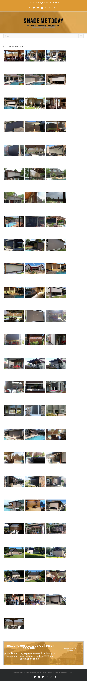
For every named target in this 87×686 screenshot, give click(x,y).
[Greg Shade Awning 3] (56, 440)
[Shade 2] (56, 416)
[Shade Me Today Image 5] (56, 156)
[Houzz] (54, 8)
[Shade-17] (56, 227)
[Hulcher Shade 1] (14, 298)
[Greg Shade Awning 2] (35, 440)
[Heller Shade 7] (14, 581)
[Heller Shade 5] (35, 558)
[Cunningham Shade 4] (14, 85)
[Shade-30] (35, 274)
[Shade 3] (35, 416)
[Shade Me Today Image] (14, 203)
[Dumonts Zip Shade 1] (56, 511)
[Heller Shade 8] (35, 581)
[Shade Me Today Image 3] (56, 203)
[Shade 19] (35, 227)
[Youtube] (38, 8)
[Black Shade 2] (56, 487)
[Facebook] (30, 8)
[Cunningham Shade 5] (35, 85)
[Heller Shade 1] (14, 558)
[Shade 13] (35, 392)
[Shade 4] (14, 416)
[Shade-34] (35, 298)
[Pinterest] (46, 8)
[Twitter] (34, 8)
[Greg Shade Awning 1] (14, 440)
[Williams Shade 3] (35, 345)
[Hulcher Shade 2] (56, 274)
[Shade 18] (14, 132)
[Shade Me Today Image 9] (35, 179)
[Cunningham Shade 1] (14, 61)
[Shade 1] (56, 392)
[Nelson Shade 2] (35, 511)
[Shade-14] (14, 227)
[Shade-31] (14, 109)
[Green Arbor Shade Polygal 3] (35, 369)
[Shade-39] (14, 321)
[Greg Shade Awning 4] (14, 463)
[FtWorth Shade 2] (56, 132)
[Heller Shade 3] (14, 605)
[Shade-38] (56, 298)
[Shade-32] (35, 109)
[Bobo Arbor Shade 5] (14, 369)
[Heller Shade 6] (56, 558)
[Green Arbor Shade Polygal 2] (14, 392)
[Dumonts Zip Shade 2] (14, 534)
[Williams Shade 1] (56, 321)
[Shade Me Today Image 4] (35, 203)
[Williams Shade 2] (14, 345)
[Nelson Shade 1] (14, 511)
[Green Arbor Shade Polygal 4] (56, 369)
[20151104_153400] (56, 605)
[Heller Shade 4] (35, 605)
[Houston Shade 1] (35, 534)
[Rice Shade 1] (56, 109)
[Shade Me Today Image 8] (14, 179)
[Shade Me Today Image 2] (56, 179)
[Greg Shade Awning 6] (56, 463)
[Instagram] (42, 8)
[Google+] (50, 8)
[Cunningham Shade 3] (56, 61)
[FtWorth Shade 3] (14, 156)
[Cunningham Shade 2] (35, 61)
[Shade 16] (35, 321)
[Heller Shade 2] (56, 581)
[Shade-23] (56, 250)
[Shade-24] (14, 274)
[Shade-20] (14, 250)
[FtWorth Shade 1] (35, 132)
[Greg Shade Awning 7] (14, 487)
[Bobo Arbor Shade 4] (56, 345)
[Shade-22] (35, 250)
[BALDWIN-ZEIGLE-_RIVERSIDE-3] (35, 156)
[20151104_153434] (14, 629)
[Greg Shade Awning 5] (35, 463)
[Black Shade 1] (35, 487)
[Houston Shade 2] (56, 534)
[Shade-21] (56, 85)
